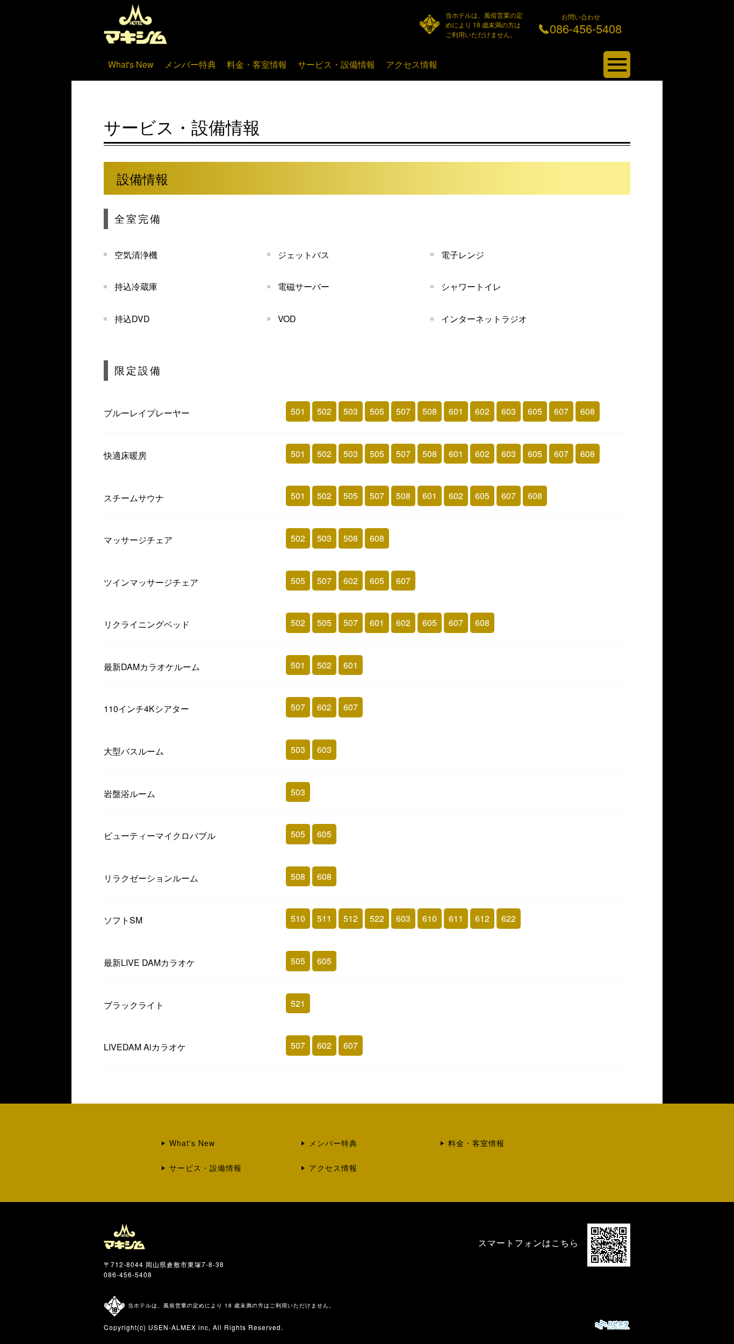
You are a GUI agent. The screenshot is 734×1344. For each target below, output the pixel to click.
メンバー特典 (190, 64)
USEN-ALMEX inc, (179, 1327)
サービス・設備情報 (336, 64)
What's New (131, 64)
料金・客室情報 (257, 64)
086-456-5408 (128, 1274)
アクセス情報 (411, 64)
